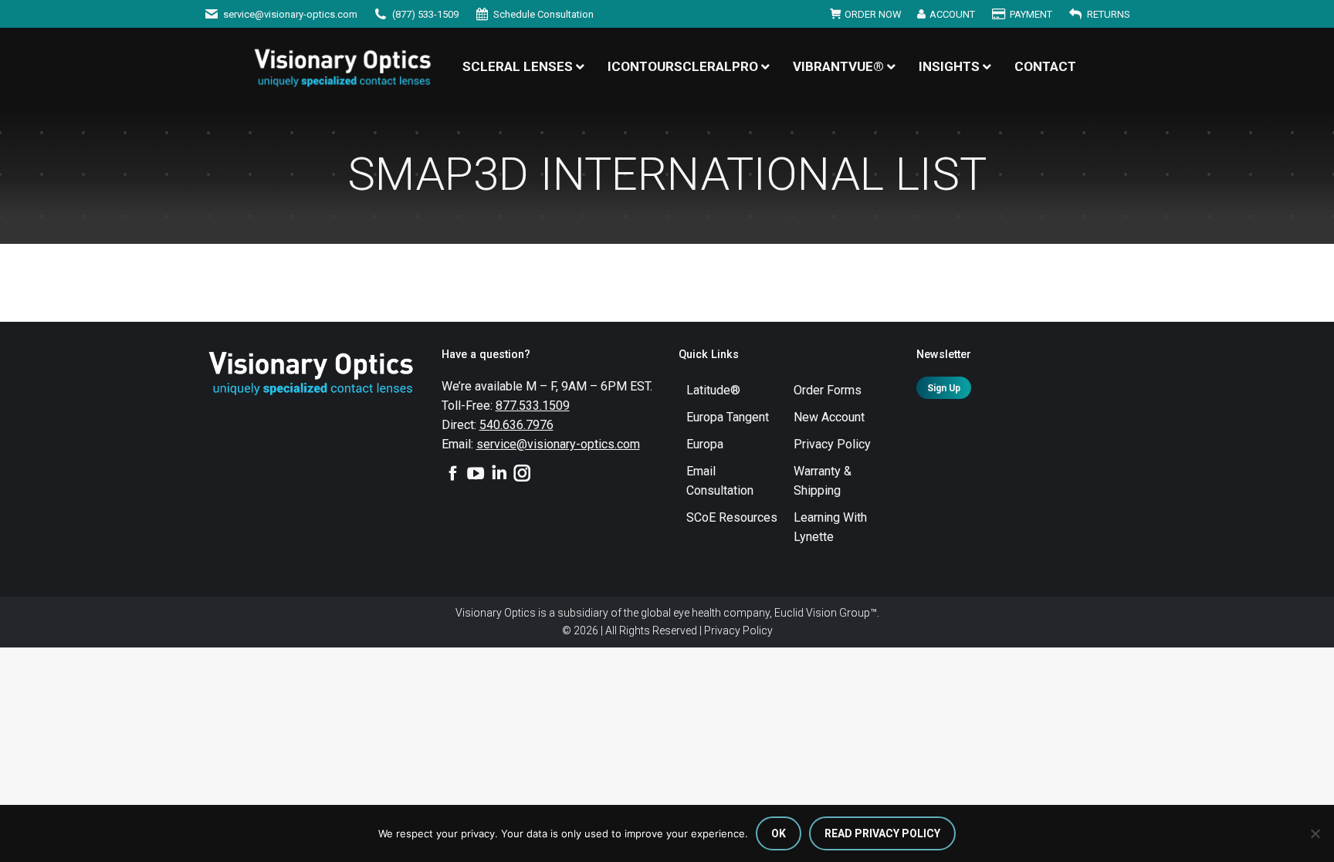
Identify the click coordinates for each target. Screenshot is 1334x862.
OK (778, 833)
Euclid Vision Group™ (825, 613)
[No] (1314, 833)
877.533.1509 (533, 405)
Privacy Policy (738, 630)
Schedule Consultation (543, 14)
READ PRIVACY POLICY (882, 833)
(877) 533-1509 (425, 14)
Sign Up (943, 388)
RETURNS (1108, 14)
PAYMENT (1031, 14)
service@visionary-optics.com (290, 14)
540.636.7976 (516, 424)
